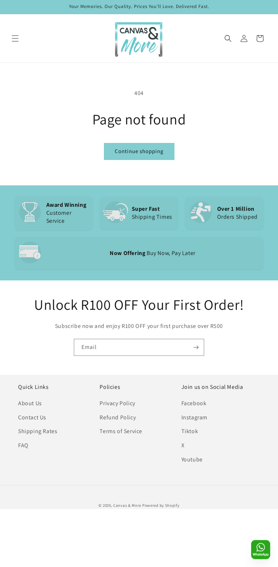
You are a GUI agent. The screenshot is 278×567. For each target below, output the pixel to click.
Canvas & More (127, 505)
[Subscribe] (196, 347)
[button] (15, 38)
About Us (30, 403)
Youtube (192, 459)
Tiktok (189, 431)
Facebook (194, 403)
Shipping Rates (37, 431)
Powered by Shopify (161, 505)
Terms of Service (121, 431)
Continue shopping (139, 151)
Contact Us (32, 417)
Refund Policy (118, 417)
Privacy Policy (117, 403)
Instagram (194, 417)
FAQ (23, 445)
